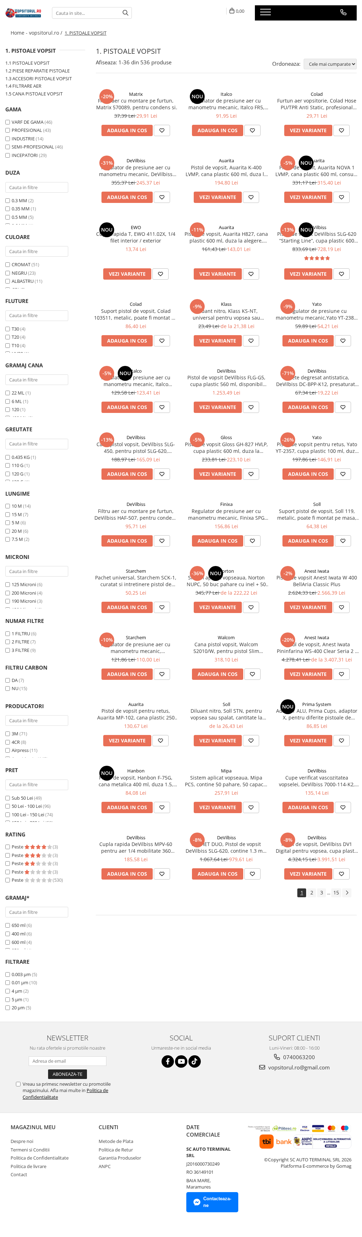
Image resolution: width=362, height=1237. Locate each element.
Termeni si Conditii (30, 1149)
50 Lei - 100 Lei (27, 806)
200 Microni (24, 593)
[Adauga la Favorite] (162, 130)
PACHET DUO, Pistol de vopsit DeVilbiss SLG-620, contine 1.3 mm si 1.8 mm (226, 847)
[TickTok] (194, 1061)
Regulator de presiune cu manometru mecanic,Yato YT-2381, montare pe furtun (317, 314)
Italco (226, 94)
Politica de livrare (28, 1166)
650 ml (18, 925)
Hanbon (136, 771)
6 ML (17, 401)
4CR (16, 742)
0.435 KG (21, 457)
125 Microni (24, 584)
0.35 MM (21, 208)
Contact (19, 1174)
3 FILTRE (20, 650)
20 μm (18, 1007)
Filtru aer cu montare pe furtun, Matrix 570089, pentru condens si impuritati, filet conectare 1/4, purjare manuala (136, 104)
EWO (136, 227)
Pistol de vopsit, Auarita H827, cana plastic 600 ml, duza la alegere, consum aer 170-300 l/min (226, 237)
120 (15, 409)
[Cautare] (125, 13)
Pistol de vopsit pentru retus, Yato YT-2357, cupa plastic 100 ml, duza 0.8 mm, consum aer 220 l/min (317, 447)
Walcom (226, 637)
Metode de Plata (116, 1141)
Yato (317, 304)
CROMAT (21, 264)
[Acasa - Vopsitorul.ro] (23, 13)
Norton (226, 571)
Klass (226, 304)
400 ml (18, 933)
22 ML (18, 393)
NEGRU (19, 273)
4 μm (17, 991)
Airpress (20, 750)
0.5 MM (19, 217)
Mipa (226, 771)
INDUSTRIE (23, 138)
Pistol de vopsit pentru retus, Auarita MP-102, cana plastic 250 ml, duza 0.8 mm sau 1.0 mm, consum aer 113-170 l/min (136, 714)
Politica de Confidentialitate (40, 1158)
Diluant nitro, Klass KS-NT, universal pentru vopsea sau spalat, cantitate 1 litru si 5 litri (226, 314)
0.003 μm (21, 974)
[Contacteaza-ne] (343, 12)
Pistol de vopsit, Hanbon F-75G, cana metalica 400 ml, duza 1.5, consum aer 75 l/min (136, 781)
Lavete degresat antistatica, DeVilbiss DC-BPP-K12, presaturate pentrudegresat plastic (317, 380)
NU (15, 688)
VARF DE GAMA (27, 122)
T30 (15, 329)
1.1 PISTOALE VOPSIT (27, 63)
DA (15, 680)
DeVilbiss (136, 160)
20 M (17, 531)
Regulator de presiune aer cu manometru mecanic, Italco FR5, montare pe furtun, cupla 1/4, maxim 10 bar (226, 104)
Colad (317, 94)
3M (15, 733)
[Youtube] (181, 1061)
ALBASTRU (23, 281)
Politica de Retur (116, 1149)
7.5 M (17, 539)
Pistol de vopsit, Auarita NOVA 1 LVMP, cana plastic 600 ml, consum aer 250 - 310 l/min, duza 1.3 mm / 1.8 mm (316, 170)
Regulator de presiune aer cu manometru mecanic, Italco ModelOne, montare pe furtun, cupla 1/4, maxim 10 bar (136, 380)
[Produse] (266, 14)
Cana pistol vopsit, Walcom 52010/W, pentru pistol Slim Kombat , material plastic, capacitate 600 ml (226, 647)
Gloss (226, 437)
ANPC (105, 1166)
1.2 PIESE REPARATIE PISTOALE (37, 71)
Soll (317, 504)
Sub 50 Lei (22, 798)
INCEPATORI (25, 155)
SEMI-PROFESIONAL (33, 147)
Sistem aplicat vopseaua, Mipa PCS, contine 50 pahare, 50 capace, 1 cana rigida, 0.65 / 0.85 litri (226, 781)
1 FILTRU (21, 633)
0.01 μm (20, 982)
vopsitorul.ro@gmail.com (298, 1067)
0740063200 (298, 1057)
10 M (17, 506)
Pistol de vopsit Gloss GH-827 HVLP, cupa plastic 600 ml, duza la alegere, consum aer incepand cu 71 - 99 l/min (226, 447)
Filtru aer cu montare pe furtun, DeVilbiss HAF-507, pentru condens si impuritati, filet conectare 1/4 (135, 514)
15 (336, 892)
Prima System (316, 704)
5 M (15, 522)
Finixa (226, 504)
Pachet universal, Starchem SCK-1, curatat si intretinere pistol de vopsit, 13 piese (135, 581)
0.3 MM (19, 200)
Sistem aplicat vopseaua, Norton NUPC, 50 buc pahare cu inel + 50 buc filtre (226, 581)
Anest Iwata (316, 571)
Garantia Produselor (120, 1158)
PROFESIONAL (27, 130)
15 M (17, 514)
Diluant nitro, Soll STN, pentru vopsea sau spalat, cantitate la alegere (226, 714)
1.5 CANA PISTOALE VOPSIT (34, 94)
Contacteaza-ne (217, 1202)
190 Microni (24, 601)
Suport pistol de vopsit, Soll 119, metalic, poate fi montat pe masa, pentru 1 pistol (316, 514)
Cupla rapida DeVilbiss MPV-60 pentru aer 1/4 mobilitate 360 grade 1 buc (135, 847)
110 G (17, 465)
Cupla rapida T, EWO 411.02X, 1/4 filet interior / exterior (135, 237)
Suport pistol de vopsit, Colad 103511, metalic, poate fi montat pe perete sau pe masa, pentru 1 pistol (135, 314)
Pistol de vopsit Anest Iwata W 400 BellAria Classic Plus (316, 581)
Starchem (136, 571)
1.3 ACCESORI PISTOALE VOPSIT (38, 78)
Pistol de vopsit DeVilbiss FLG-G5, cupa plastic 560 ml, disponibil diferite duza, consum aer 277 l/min (226, 380)
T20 (15, 337)
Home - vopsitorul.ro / (37, 32)
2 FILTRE (20, 641)
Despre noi (22, 1141)
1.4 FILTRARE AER (23, 86)
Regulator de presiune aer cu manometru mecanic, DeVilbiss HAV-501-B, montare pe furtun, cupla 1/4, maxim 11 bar (136, 170)
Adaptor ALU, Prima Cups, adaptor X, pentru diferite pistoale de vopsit (316, 714)
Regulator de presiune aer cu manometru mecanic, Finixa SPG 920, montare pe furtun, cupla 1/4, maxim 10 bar (226, 514)
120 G (17, 474)
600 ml (18, 942)
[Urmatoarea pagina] (346, 892)
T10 (15, 345)
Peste (18, 847)
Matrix (136, 94)
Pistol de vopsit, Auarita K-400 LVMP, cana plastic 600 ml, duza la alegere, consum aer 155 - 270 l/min (226, 170)
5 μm (17, 999)
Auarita (226, 160)
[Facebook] (168, 1061)
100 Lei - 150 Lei (28, 814)
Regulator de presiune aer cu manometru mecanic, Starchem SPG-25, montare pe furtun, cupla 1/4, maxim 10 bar (136, 647)
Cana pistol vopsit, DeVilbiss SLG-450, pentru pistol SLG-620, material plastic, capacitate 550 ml (135, 447)
